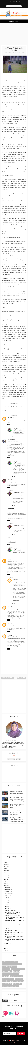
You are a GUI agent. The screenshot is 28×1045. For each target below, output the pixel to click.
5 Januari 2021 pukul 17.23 (12, 625)
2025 (5, 864)
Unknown (9, 559)
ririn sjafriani (10, 417)
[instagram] (17, 2)
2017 (5, 881)
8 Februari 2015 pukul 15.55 (13, 481)
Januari (7, 943)
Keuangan (21, 969)
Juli (6, 898)
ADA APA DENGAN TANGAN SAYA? (12, 915)
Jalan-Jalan (6, 969)
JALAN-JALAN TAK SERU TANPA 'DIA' (13, 925)
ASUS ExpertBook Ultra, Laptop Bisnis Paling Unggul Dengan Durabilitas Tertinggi (17, 819)
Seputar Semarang (8, 978)
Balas (9, 424)
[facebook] (8, 2)
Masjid (5, 973)
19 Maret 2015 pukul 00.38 (18, 493)
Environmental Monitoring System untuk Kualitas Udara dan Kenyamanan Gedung (17, 799)
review (17, 986)
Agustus (7, 895)
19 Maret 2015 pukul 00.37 (18, 463)
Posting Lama (21, 677)
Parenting (20, 54)
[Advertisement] (14, 34)
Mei (6, 902)
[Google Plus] (14, 407)
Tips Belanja (10, 981)
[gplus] (14, 2)
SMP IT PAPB (19, 976)
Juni (6, 900)
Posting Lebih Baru (7, 677)
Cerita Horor (14, 961)
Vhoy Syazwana (11, 439)
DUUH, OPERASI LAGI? (10, 934)
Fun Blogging (17, 964)
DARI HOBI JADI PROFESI (11, 930)
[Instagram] (19, 759)
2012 (5, 950)
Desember (8, 887)
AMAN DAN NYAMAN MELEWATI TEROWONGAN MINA (12, 913)
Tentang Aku (18, 978)
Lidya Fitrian (10, 479)
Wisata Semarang (8, 986)
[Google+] (17, 759)
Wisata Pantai (17, 983)
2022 (5, 870)
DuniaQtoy (14, 1042)
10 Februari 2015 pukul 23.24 (13, 510)
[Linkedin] (22, 407)
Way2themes (15, 1040)
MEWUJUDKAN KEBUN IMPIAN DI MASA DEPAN (14, 927)
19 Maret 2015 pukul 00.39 (18, 550)
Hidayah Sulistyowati (18, 429)
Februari (7, 908)
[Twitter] (17, 407)
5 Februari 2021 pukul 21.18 (12, 636)
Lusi (8, 537)
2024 (5, 866)
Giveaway (5, 966)
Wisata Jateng (20, 981)
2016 (5, 883)
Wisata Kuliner (7, 983)
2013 (5, 948)
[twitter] (11, 2)
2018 (5, 879)
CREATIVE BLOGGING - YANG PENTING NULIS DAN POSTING (15, 918)
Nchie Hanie (10, 508)
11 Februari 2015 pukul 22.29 (13, 539)
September (8, 893)
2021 (5, 873)
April (6, 904)
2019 (5, 877)
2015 (5, 885)
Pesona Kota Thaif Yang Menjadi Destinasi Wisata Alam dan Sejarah (17, 812)
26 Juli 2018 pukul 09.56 (12, 561)
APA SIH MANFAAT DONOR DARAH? (13, 923)
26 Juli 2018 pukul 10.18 (17, 580)
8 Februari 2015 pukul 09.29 (13, 441)
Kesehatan (8, 54)
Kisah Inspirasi (7, 971)
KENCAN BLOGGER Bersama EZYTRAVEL (14, 920)
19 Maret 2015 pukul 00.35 (18, 430)
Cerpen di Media (7, 964)
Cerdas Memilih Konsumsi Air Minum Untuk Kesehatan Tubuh (17, 805)
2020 (5, 875)
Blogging (5, 961)
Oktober (7, 891)
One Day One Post (14, 973)
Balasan (11, 427)
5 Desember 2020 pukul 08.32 (13, 607)
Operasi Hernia (14, 54)
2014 (5, 946)
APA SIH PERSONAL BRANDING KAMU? (14, 932)
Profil (12, 976)
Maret (6, 906)
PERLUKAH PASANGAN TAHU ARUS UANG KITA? (14, 940)
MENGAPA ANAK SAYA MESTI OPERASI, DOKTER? (14, 937)
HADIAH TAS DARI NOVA (10, 910)
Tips (4, 981)
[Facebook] (11, 407)
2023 (5, 868)
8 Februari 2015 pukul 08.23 (13, 418)
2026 (5, 862)
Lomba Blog (16, 971)
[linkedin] (19, 2)
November (8, 889)
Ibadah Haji (13, 966)
